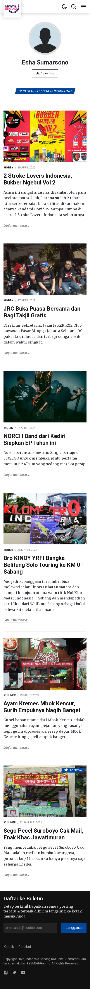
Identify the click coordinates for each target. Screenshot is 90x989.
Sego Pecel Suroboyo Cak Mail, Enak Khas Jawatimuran (43, 834)
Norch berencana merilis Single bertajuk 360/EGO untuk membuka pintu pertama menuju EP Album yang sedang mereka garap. (44, 458)
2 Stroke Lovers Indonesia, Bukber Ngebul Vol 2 (37, 179)
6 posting (47, 73)
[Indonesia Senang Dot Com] (23, 972)
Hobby (8, 167)
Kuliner (10, 695)
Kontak (8, 947)
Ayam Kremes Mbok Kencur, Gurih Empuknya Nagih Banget (42, 707)
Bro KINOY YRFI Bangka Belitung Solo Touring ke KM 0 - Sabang (43, 565)
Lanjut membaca (15, 225)
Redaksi (24, 947)
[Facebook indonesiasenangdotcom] (5, 972)
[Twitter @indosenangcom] (14, 972)
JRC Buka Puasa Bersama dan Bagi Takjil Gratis (41, 312)
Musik (8, 427)
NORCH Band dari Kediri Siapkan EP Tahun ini (34, 439)
